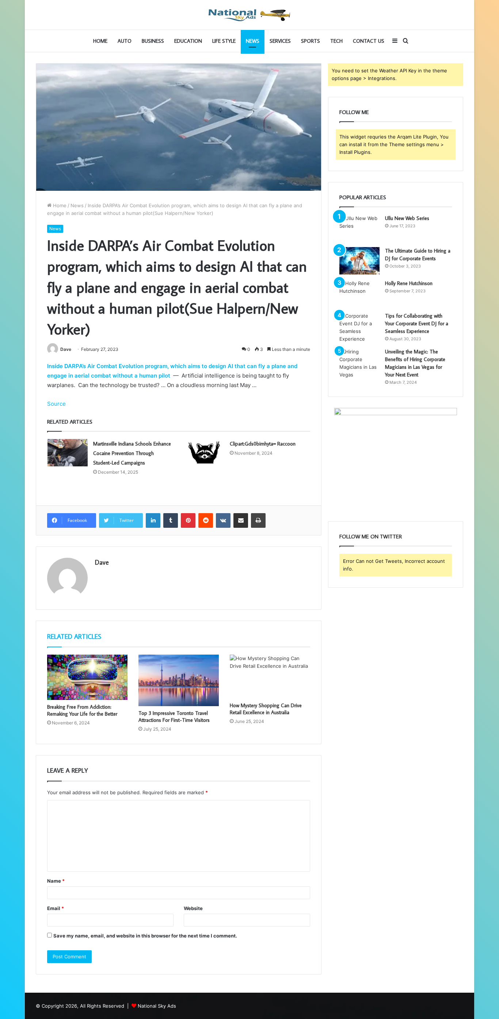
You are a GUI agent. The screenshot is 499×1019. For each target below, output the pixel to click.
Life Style (224, 41)
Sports (310, 41)
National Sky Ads (157, 1006)
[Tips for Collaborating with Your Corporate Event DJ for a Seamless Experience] (359, 327)
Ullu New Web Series (407, 218)
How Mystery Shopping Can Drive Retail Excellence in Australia (266, 709)
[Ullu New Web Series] (359, 228)
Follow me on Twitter (370, 536)
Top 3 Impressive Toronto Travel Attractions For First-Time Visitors (174, 716)
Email (55, 908)
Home (100, 41)
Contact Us (368, 41)
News (252, 41)
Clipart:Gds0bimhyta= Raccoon (263, 443)
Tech (336, 41)
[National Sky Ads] (249, 14)
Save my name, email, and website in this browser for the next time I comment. (145, 936)
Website (193, 908)
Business (153, 41)
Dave (65, 349)
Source (56, 403)
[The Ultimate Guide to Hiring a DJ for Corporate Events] (359, 260)
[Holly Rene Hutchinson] (359, 293)
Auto (125, 41)
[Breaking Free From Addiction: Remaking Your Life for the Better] (87, 677)
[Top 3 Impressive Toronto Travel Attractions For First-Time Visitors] (178, 680)
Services (280, 41)
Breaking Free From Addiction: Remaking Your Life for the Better (82, 710)
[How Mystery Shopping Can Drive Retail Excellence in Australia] (270, 676)
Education (188, 41)
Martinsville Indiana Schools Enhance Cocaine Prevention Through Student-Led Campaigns (132, 453)
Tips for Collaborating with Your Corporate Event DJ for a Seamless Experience (416, 323)
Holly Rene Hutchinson (409, 283)
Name (56, 881)
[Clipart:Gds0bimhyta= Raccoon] (204, 452)
